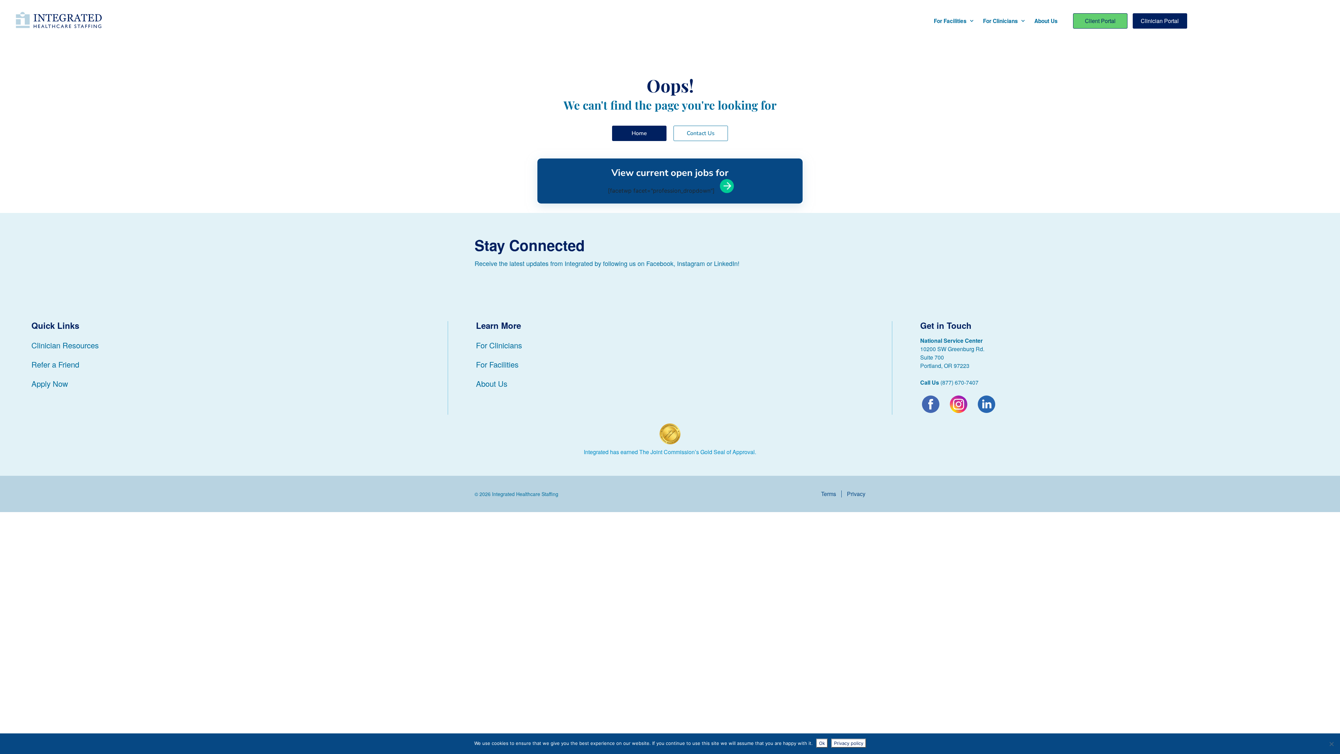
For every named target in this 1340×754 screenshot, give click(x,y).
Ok (822, 743)
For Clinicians (1000, 21)
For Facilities (950, 21)
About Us (1046, 21)
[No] (1331, 743)
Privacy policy (848, 743)
